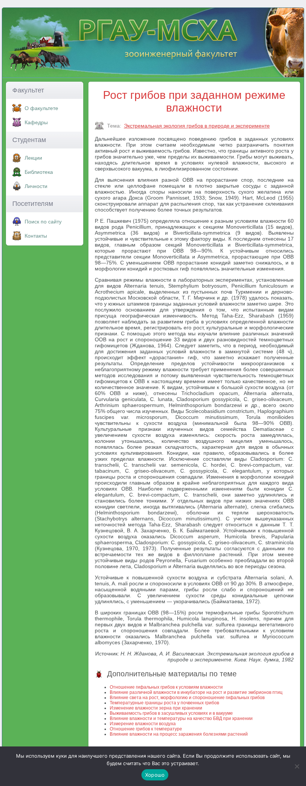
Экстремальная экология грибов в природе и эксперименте (197, 126)
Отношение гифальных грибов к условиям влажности (166, 687)
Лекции (33, 158)
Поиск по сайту (43, 222)
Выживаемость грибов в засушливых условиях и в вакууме (171, 713)
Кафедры (36, 122)
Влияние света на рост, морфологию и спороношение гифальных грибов (187, 697)
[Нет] (296, 766)
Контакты (36, 236)
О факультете (41, 108)
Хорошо (155, 775)
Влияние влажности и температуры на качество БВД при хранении (181, 718)
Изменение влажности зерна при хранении (156, 708)
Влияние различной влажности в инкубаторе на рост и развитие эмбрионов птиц (196, 692)
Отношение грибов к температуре (146, 729)
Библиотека (39, 172)
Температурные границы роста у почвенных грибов (164, 702)
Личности (36, 186)
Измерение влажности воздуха (143, 723)
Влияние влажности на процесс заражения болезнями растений (179, 734)
